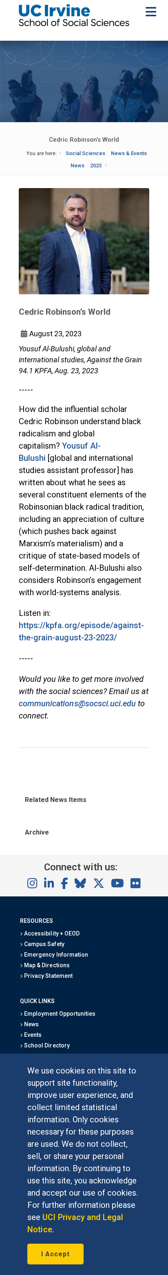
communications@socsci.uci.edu (77, 703)
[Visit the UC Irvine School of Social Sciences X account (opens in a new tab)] (98, 883)
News (77, 165)
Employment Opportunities (59, 1013)
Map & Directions (46, 965)
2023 (96, 165)
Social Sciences (85, 153)
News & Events (129, 153)
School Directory (46, 1045)
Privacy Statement (48, 976)
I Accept (55, 1254)
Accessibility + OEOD (51, 933)
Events (32, 1035)
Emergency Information (55, 954)
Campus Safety (43, 944)
